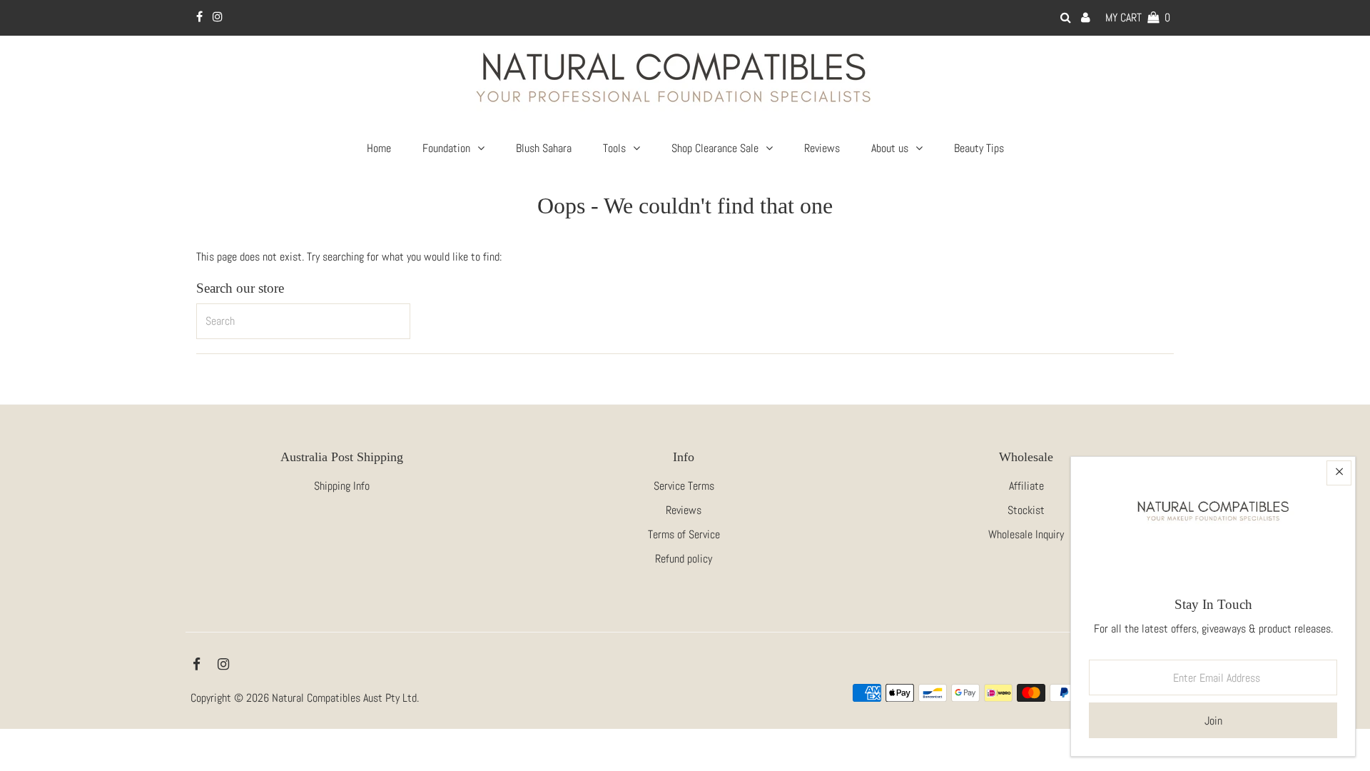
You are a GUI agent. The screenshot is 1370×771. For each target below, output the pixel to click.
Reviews (683, 510)
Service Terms (684, 485)
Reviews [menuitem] (822, 148)
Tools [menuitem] (614, 148)
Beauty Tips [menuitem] (979, 148)
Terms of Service (684, 534)
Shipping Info (342, 485)
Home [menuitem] (379, 148)
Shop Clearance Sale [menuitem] (714, 148)
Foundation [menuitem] (446, 148)
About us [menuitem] (889, 148)
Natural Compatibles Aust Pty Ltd (344, 697)
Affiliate (1026, 485)
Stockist (1026, 510)
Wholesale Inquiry (1026, 534)
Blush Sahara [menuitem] (544, 148)
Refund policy (683, 558)
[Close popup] (1338, 472)
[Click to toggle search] (1065, 17)
